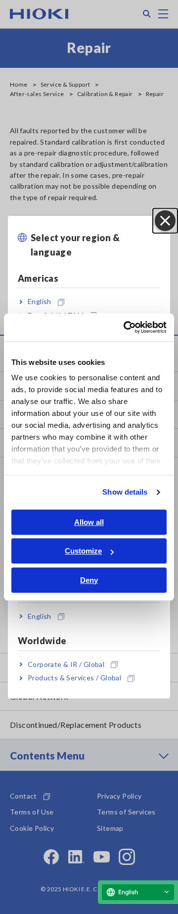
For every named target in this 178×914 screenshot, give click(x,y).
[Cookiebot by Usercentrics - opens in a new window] (126, 327)
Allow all (89, 522)
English (39, 301)
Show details (124, 492)
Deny (89, 580)
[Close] (165, 220)
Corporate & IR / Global (66, 664)
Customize (83, 551)
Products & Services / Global (74, 677)
